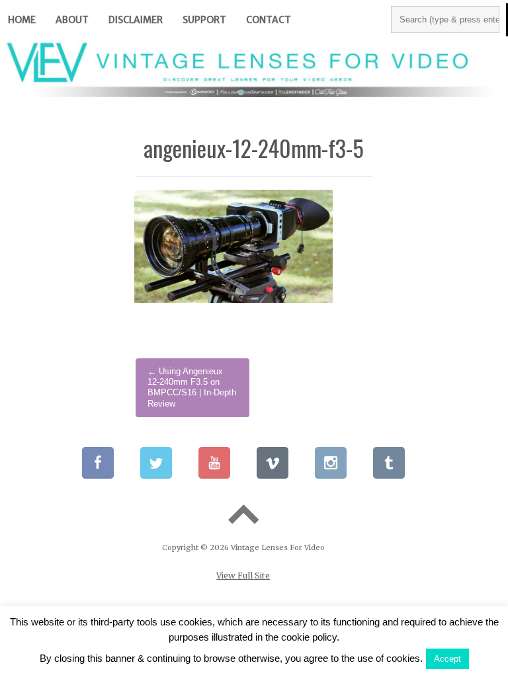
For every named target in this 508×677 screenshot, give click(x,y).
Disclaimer (135, 20)
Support (204, 20)
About (72, 20)
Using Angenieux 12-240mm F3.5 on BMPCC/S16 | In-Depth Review (192, 388)
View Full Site (243, 575)
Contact (268, 20)
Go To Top (243, 515)
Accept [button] (447, 659)
